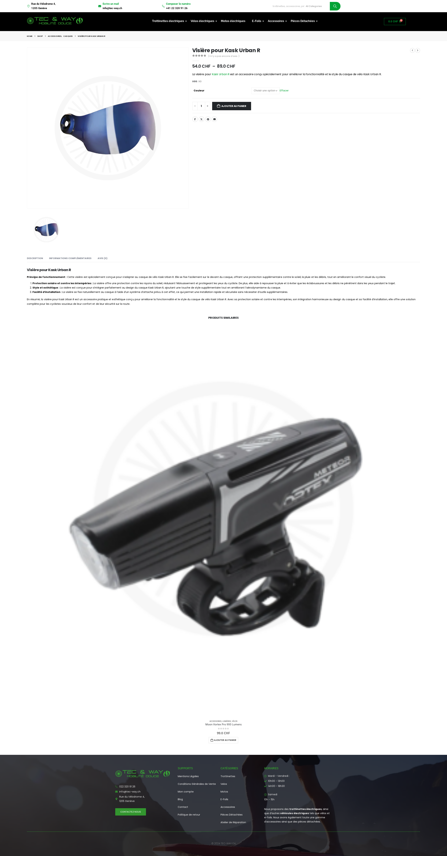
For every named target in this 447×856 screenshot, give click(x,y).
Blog (180, 799)
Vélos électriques (202, 21)
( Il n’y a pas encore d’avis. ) (223, 56)
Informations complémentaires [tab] (70, 258)
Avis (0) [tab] (102, 258)
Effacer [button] (284, 90)
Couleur (199, 90)
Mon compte (186, 791)
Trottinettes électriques (168, 21)
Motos (224, 791)
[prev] (412, 50)
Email (214, 119)
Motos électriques (233, 21)
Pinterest (208, 119)
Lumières (226, 721)
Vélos (234, 721)
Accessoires (276, 21)
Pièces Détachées (303, 21)
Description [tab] (35, 258)
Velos (224, 784)
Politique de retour (189, 814)
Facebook (195, 119)
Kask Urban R (220, 74)
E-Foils (256, 21)
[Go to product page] (223, 520)
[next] (417, 50)
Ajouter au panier (233, 106)
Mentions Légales (188, 776)
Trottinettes (228, 776)
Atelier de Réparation (233, 822)
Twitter (201, 119)
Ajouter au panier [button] (225, 740)
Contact (183, 807)
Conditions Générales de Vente (197, 784)
